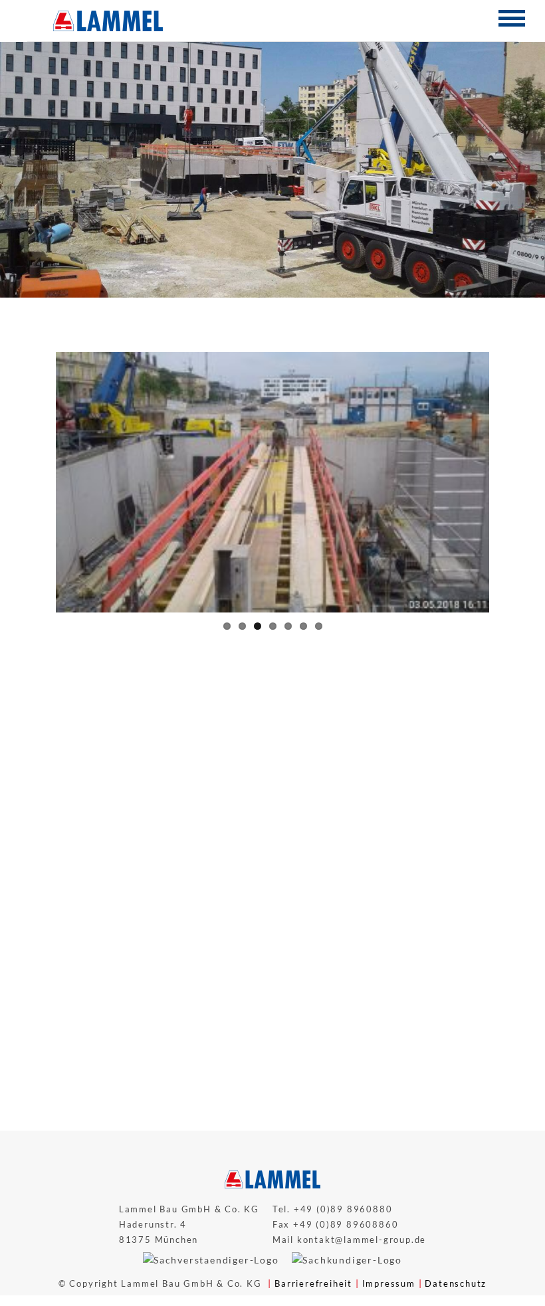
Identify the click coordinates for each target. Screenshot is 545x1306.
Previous (75, 713)
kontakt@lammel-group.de (361, 1282)
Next (469, 713)
